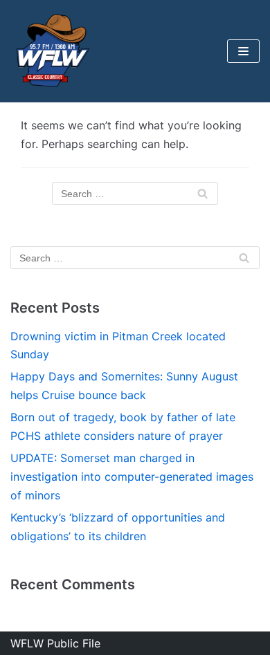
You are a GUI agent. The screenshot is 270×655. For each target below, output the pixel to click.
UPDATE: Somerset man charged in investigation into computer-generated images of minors (131, 476)
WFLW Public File (55, 643)
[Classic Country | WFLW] (51, 51)
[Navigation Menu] (243, 51)
